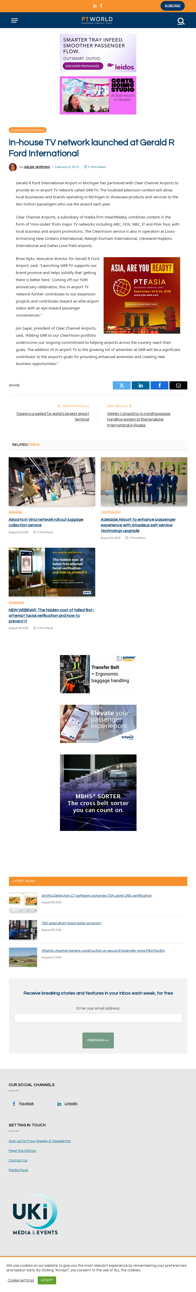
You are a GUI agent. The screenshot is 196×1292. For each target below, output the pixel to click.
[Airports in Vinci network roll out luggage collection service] (52, 481)
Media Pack (18, 1170)
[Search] (181, 20)
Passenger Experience (27, 130)
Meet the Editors (22, 1151)
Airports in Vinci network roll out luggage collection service (46, 522)
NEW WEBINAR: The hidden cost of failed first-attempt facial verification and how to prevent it (51, 615)
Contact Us (18, 1160)
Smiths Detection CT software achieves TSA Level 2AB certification (97, 895)
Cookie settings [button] (21, 1280)
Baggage (15, 512)
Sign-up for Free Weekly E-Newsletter (40, 1141)
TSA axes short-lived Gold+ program (71, 923)
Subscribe (172, 5)
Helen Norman (37, 167)
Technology (111, 512)
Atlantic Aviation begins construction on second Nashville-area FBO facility (103, 950)
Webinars (16, 602)
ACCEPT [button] (47, 1280)
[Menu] (14, 20)
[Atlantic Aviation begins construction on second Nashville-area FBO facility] (23, 957)
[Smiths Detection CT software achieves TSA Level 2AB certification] (23, 902)
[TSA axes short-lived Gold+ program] (23, 929)
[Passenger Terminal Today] (98, 20)
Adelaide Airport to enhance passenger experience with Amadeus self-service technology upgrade (138, 525)
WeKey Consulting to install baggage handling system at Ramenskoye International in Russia (138, 419)
